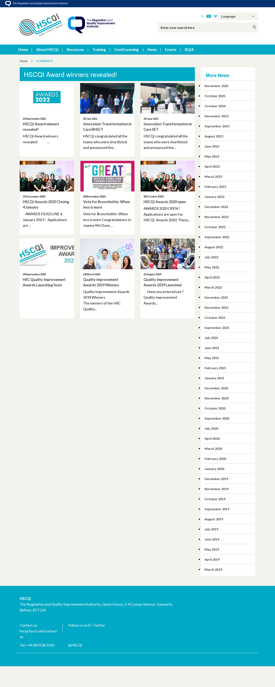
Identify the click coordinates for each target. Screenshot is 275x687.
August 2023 (214, 136)
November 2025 (216, 86)
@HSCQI (75, 645)
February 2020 (215, 458)
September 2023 (217, 126)
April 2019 (212, 559)
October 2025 (215, 96)
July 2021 (211, 338)
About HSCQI (47, 49)
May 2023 (212, 156)
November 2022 (216, 217)
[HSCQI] (67, 26)
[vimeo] (215, 16)
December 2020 (216, 388)
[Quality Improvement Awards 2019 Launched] (168, 254)
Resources (75, 49)
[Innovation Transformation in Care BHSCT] (107, 98)
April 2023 (212, 166)
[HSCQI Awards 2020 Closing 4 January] (47, 176)
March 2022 (213, 287)
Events (171, 49)
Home (23, 49)
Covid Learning (126, 49)
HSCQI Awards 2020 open (165, 202)
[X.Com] (202, 16)
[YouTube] (208, 16)
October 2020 (215, 408)
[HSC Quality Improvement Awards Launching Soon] (47, 254)
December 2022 (216, 207)
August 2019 (214, 519)
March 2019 (213, 569)
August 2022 (214, 247)
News (152, 49)
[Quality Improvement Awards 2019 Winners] (107, 254)
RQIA (189, 49)
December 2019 (216, 479)
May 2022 (212, 267)
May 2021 (212, 358)
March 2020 (213, 448)
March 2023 (213, 176)
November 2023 (216, 116)
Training (99, 49)
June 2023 (212, 146)
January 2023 (214, 197)
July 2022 (211, 257)
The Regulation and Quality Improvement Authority (40, 3)
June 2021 (212, 348)
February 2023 (215, 186)
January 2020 (214, 469)
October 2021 (215, 317)
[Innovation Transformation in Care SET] (168, 98)
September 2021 (217, 327)
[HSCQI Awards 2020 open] (168, 176)
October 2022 (215, 227)
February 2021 (215, 368)
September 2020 (217, 418)
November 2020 (216, 398)
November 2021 (216, 307)
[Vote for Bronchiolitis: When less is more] (107, 176)
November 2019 (216, 489)
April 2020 (212, 438)
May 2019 (212, 549)
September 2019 (217, 509)
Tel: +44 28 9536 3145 (37, 645)
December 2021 (216, 297)
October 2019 (215, 499)
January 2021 (214, 378)
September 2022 (217, 237)
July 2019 (211, 529)
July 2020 (211, 428)
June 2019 (212, 539)
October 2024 (215, 106)
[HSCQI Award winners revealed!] (47, 98)
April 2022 (212, 277)
